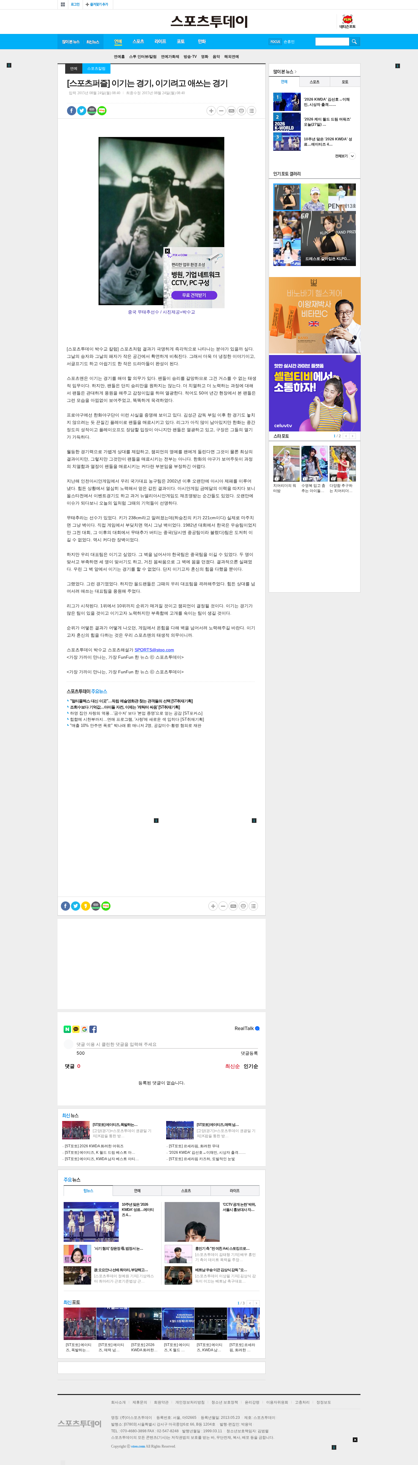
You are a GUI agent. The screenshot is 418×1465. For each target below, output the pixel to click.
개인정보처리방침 (190, 1402)
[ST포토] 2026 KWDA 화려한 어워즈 (94, 1146)
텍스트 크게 (211, 110)
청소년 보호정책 (224, 1402)
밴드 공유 (91, 110)
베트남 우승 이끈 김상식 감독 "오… (221, 1270)
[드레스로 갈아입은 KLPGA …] (328, 265)
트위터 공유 (81, 110)
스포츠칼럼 (96, 68)
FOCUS (275, 42)
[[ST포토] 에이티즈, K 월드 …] (178, 1324)
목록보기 (251, 110)
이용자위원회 (277, 1402)
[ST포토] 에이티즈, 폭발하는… (115, 1125)
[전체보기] (63, 4)
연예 (118, 41)
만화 (202, 41)
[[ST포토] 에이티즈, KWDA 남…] (211, 1324)
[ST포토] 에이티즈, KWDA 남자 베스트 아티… (102, 1159)
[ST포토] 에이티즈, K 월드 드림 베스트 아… (100, 1152)
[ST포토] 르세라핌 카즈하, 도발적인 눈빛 (202, 1159)
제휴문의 (139, 1402)
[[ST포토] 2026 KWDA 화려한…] (145, 1324)
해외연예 (231, 56)
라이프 (160, 41)
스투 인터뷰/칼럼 (143, 56)
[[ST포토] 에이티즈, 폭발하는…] (80, 1324)
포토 (180, 41)
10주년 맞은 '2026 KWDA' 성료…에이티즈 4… (138, 1209)
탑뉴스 (88, 1190)
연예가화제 (170, 56)
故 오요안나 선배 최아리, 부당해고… (121, 1270)
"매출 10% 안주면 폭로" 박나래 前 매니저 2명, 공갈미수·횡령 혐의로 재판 (135, 725)
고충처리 (302, 1402)
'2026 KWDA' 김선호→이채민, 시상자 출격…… (207, 1152)
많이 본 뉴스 (70, 41)
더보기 (345, 156)
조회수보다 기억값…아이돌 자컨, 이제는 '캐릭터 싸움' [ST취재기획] (125, 707)
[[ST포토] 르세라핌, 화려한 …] (243, 1324)
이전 (250, 1303)
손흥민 (289, 41)
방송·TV (190, 56)
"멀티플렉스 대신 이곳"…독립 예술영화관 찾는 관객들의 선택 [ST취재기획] (131, 701)
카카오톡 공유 (85, 906)
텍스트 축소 (221, 110)
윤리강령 (252, 1402)
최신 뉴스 (93, 41)
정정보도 (323, 1402)
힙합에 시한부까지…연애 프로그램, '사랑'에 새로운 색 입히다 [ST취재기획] (137, 719)
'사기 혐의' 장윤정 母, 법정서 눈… (118, 1248)
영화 (204, 56)
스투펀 (347, 21)
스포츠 (138, 41)
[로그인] (75, 4)
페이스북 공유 (71, 110)
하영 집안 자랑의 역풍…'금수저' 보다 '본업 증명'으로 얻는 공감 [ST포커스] (136, 713)
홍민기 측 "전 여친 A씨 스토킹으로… (222, 1248)
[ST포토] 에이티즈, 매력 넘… (218, 1125)
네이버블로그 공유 (101, 110)
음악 (216, 56)
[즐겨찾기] (98, 4)
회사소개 (118, 1402)
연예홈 (119, 56)
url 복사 (231, 110)
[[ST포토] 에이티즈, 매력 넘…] (112, 1324)
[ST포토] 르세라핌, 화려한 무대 (194, 1146)
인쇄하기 (241, 110)
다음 (256, 1303)
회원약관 (161, 1402)
